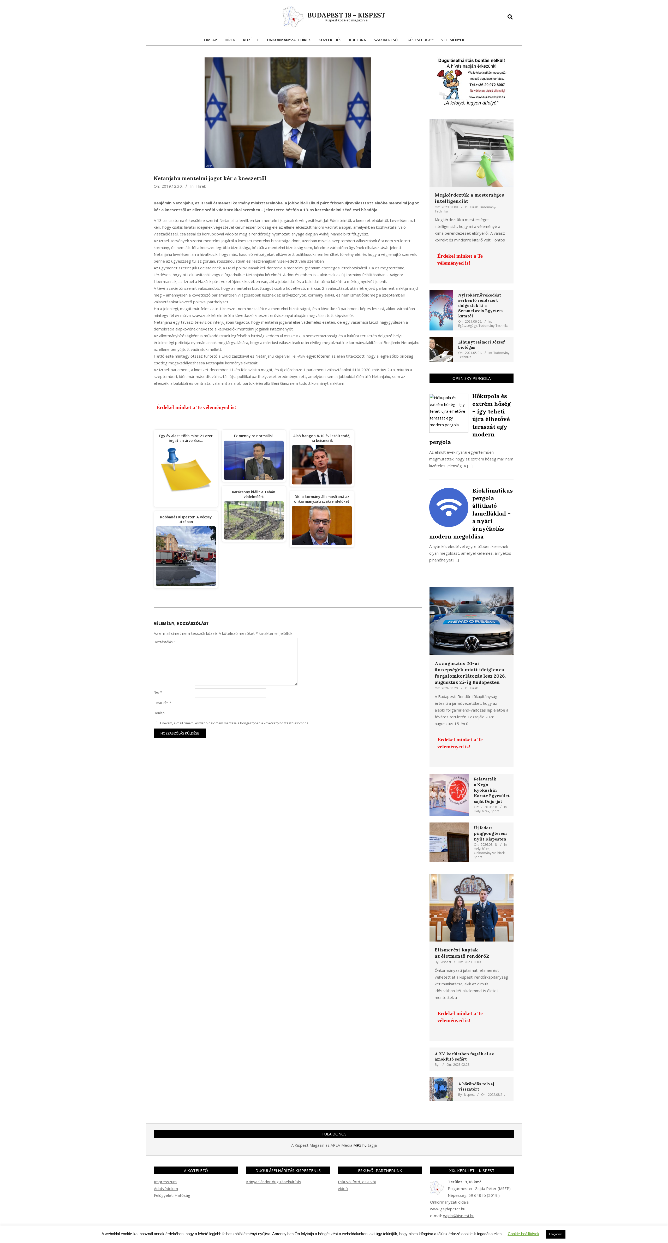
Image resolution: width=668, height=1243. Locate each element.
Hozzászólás (164, 642)
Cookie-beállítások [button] (523, 1234)
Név (158, 692)
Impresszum (165, 1181)
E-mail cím (162, 703)
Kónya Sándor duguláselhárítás (273, 1181)
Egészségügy (467, 325)
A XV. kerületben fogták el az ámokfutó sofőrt (464, 1056)
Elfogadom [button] (555, 1234)
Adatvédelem (166, 1188)
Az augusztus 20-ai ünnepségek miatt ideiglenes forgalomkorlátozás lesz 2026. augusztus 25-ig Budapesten (470, 672)
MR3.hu (360, 1145)
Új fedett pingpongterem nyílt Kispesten (490, 833)
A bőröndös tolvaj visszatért (476, 1086)
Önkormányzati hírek (489, 853)
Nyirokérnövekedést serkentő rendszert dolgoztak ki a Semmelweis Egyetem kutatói (480, 305)
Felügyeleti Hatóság (172, 1195)
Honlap (159, 713)
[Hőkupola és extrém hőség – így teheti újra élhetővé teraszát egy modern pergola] (448, 397)
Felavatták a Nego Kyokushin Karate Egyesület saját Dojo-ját (492, 790)
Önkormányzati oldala (449, 1202)
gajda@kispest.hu (458, 1215)
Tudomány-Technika (494, 325)
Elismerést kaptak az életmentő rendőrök (462, 953)
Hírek (201, 186)
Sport (495, 811)
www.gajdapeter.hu (447, 1208)
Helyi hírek (481, 811)
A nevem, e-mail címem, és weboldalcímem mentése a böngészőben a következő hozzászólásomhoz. (234, 723)
